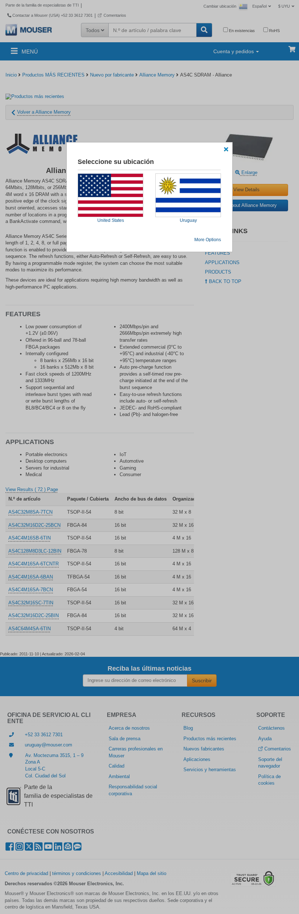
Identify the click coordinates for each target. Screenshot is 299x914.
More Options (207, 239)
